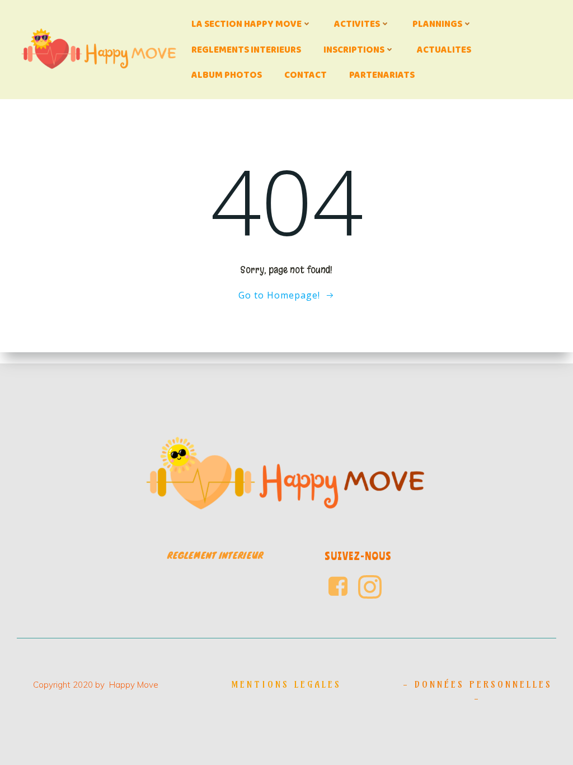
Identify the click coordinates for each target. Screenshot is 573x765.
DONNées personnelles (483, 684)
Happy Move (133, 684)
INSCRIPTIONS (353, 50)
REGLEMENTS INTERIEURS (246, 50)
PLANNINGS (437, 24)
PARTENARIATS (382, 75)
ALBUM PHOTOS (226, 75)
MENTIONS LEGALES (286, 684)
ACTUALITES (444, 50)
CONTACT (305, 75)
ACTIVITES (357, 24)
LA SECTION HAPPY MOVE (246, 24)
